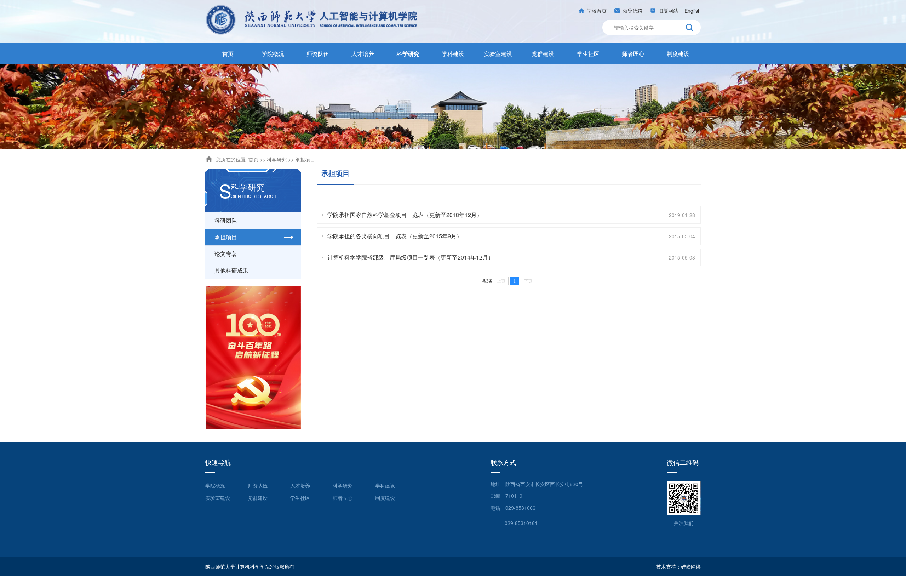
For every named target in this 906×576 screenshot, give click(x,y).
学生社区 (588, 54)
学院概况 (273, 54)
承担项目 (305, 159)
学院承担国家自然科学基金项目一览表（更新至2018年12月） (404, 215)
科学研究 (408, 54)
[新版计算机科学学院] (312, 19)
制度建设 (678, 54)
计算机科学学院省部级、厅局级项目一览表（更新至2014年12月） (410, 257)
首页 (228, 54)
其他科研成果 (231, 270)
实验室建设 (498, 54)
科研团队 (225, 220)
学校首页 (597, 10)
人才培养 (362, 54)
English (692, 10)
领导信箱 (632, 10)
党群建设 (543, 54)
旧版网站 (668, 10)
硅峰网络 (691, 566)
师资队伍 (317, 54)
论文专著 (225, 254)
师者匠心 (633, 54)
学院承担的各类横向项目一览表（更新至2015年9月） (394, 236)
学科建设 (453, 54)
